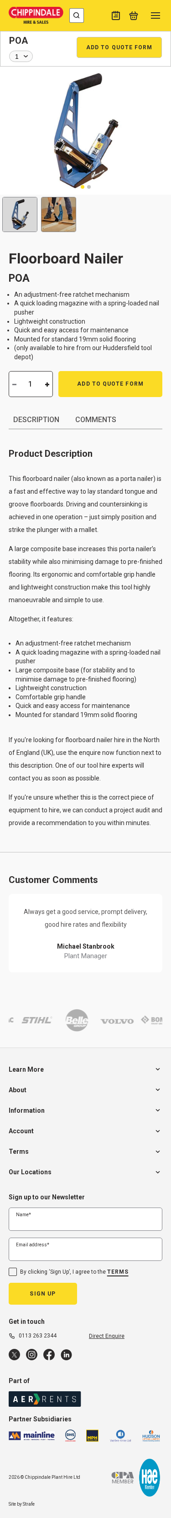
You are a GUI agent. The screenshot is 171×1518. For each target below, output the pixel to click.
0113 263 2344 (38, 1335)
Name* (23, 1214)
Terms (118, 1272)
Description (36, 419)
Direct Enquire (106, 1336)
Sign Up (43, 1294)
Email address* (32, 1244)
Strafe (29, 1504)
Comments (95, 419)
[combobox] (76, 15)
